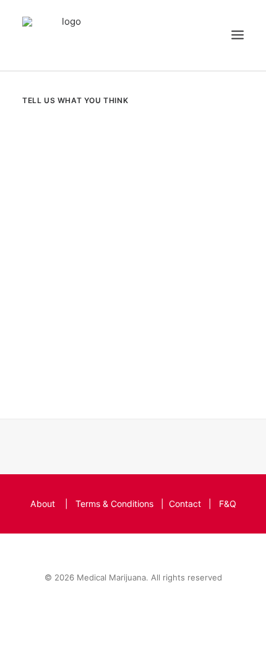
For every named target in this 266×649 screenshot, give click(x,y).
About (42, 503)
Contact (185, 503)
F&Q (227, 503)
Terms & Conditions (114, 503)
